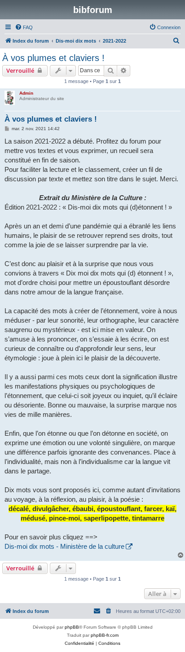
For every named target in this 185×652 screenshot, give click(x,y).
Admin (26, 93)
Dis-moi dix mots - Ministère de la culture (64, 546)
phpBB (72, 627)
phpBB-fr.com (105, 635)
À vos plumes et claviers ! (53, 58)
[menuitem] (24, 27)
